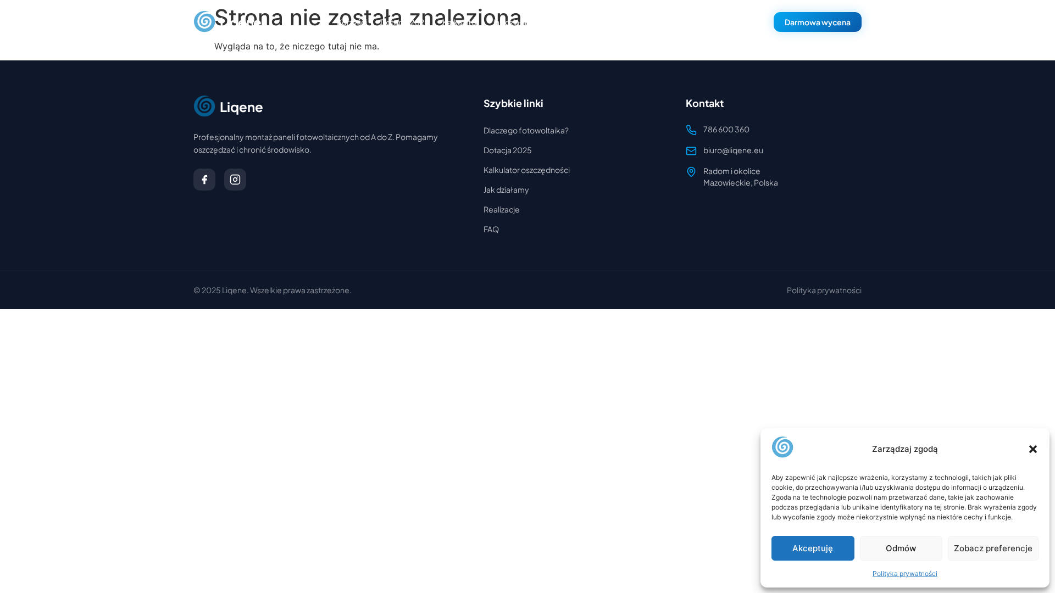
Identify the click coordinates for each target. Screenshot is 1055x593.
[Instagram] (235, 180)
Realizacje (502, 209)
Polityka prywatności (905, 573)
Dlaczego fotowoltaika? (526, 130)
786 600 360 (732, 22)
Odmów (901, 548)
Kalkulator (460, 22)
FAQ (559, 22)
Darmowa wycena (818, 22)
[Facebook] (204, 180)
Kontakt (594, 22)
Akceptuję (812, 548)
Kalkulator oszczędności (527, 170)
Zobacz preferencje (993, 548)
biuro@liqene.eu (733, 150)
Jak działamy (515, 22)
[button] (1033, 449)
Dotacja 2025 (404, 22)
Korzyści (352, 22)
